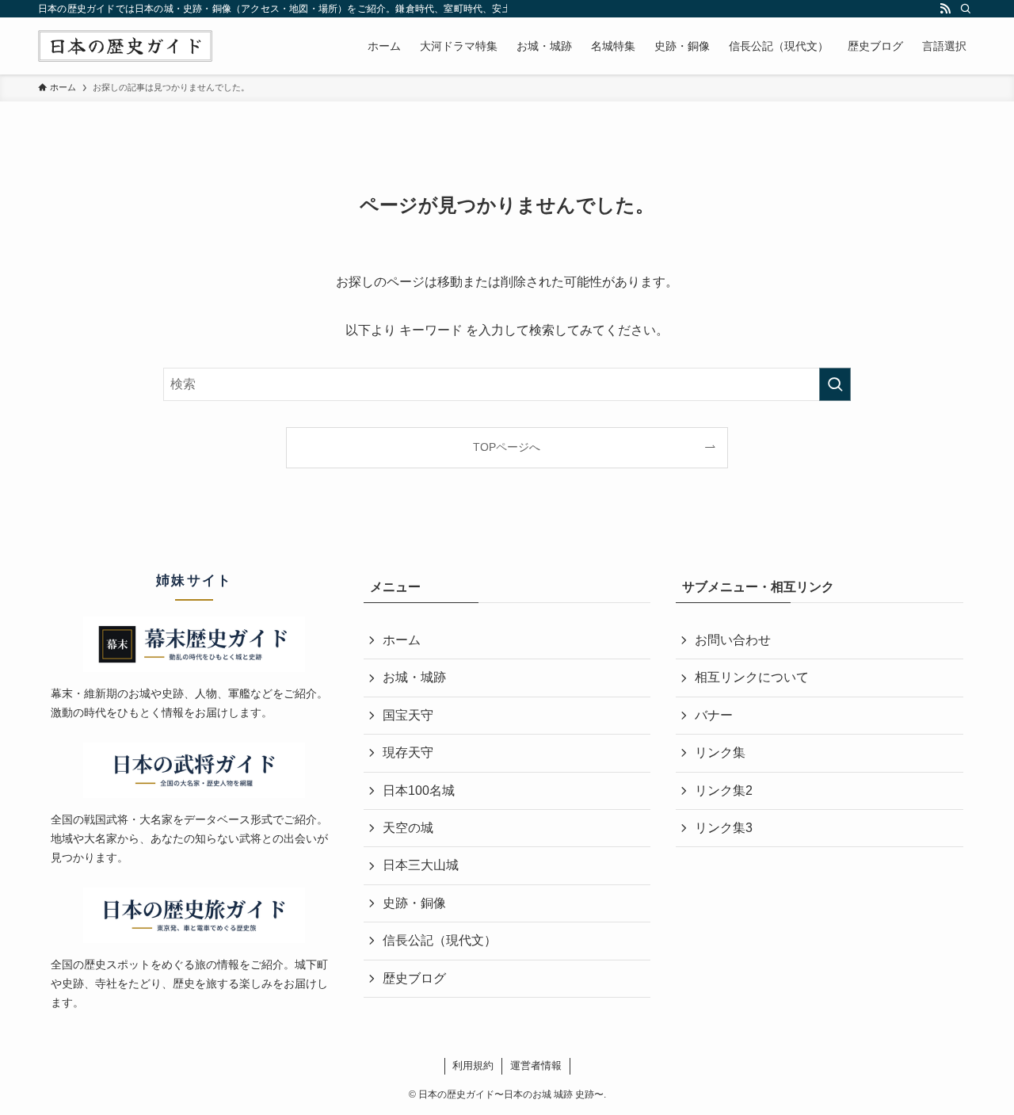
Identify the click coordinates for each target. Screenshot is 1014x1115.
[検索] (965, 8)
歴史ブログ (414, 978)
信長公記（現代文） (440, 940)
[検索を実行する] (835, 384)
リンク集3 (724, 827)
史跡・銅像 (414, 903)
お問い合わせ (733, 640)
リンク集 (720, 752)
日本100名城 (419, 790)
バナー (714, 715)
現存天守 (408, 752)
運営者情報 (536, 1065)
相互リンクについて (752, 677)
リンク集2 (724, 790)
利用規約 (473, 1065)
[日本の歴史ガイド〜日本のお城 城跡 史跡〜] (125, 46)
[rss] (945, 8)
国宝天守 (408, 715)
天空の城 (408, 827)
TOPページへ (506, 447)
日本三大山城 (421, 865)
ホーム (402, 640)
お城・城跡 (414, 677)
